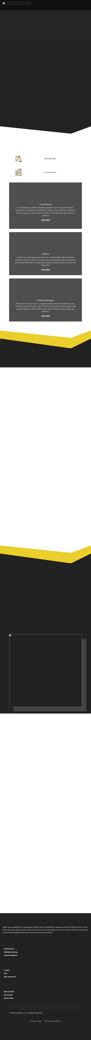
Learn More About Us (22, 739)
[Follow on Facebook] (39, 1028)
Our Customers (29, 107)
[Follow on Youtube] (51, 1028)
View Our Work (29, 95)
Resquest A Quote (37, 620)
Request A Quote (40, 57)
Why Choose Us (10, 977)
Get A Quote (8, 998)
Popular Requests (10, 955)
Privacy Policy (36, 1021)
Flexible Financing (11, 952)
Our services (18, 57)
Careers (7, 970)
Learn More (45, 220)
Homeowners (9, 949)
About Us (16, 620)
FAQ (5, 973)
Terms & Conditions (52, 1021)
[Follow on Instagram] (45, 1028)
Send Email (8, 995)
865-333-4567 (9, 992)
